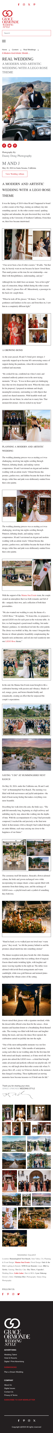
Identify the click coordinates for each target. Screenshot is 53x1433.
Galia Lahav (19, 1273)
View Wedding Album (15, 173)
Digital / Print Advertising (14, 1361)
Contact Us (8, 1392)
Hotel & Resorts (10, 1358)
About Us (8, 1385)
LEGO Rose (10, 641)
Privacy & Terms (10, 1395)
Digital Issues (9, 1388)
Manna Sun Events (29, 595)
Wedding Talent (10, 1355)
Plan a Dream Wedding (13, 1372)
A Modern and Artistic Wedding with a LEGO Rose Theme (25, 68)
